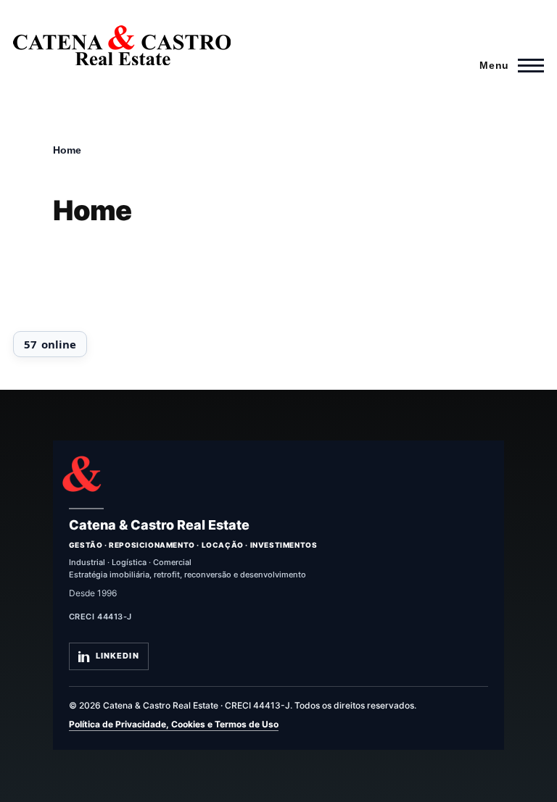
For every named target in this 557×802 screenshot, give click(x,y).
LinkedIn (117, 656)
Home (67, 150)
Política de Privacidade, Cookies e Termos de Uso (173, 724)
